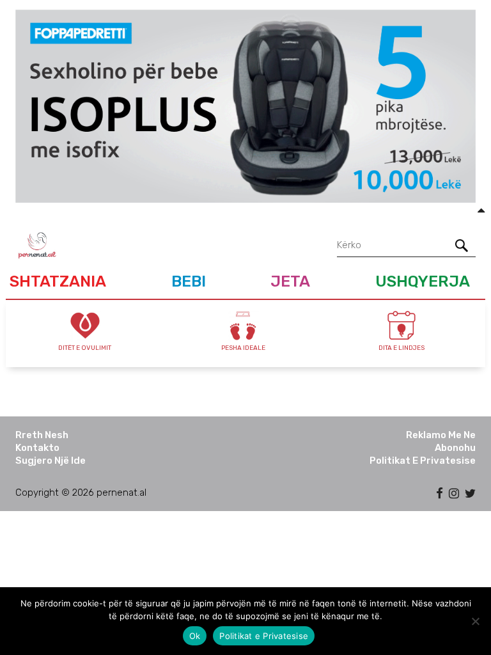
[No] (475, 621)
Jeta (290, 281)
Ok (195, 636)
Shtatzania (58, 281)
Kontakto (37, 448)
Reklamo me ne (441, 435)
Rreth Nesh (41, 435)
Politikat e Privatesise (423, 460)
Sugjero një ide (50, 460)
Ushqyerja (422, 281)
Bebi (188, 281)
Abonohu (455, 448)
